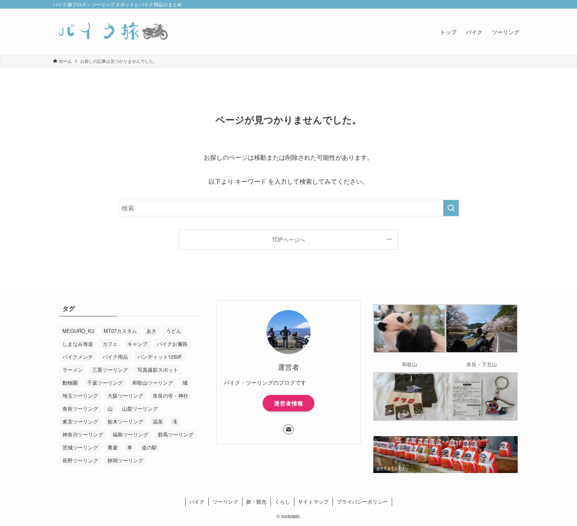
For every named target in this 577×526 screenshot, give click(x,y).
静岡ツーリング (125, 460)
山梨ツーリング (140, 408)
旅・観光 (256, 501)
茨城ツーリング (80, 447)
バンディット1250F (159, 356)
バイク (197, 501)
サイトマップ (313, 501)
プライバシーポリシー (362, 501)
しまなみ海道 (77, 343)
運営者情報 (288, 403)
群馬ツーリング (176, 434)
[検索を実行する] (451, 208)
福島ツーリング (130, 434)
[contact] (288, 429)
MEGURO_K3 (78, 330)
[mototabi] (112, 31)
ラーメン (72, 369)
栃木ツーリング (125, 421)
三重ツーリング (110, 369)
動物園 (70, 382)
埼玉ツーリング (80, 395)
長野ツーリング (80, 460)
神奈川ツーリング (82, 434)
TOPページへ (288, 239)
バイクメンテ (77, 356)
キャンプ (137, 343)
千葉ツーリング (105, 382)
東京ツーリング (80, 421)
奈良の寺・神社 (170, 395)
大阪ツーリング (125, 395)
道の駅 (149, 447)
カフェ (110, 343)
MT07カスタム (120, 330)
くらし (282, 501)
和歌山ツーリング (152, 382)
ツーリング (225, 501)
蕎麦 (113, 447)
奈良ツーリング (80, 408)
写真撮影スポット (157, 369)
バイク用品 (115, 356)
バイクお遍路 (172, 343)
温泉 (158, 421)
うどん (173, 330)
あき (151, 330)
